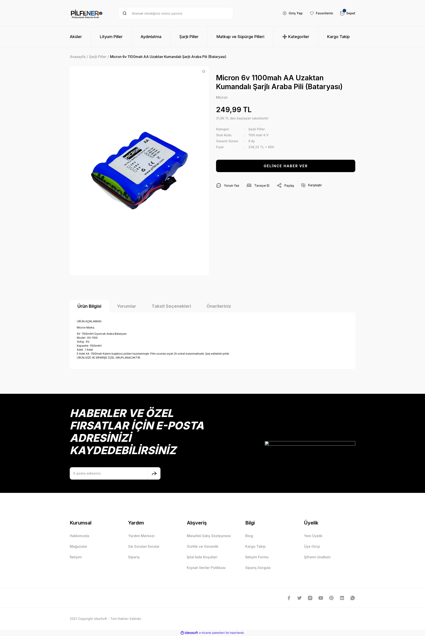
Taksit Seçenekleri (171, 306)
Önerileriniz (219, 306)
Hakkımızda (79, 536)
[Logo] (87, 13)
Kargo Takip (255, 546)
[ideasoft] (189, 633)
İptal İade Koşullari (202, 557)
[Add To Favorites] (203, 71)
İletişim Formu (257, 557)
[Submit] (154, 473)
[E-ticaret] (212, 633)
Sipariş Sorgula (257, 567)
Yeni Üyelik (313, 536)
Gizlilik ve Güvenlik (202, 546)
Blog (249, 536)
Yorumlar (126, 306)
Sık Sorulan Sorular (144, 546)
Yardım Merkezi (141, 536)
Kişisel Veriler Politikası (206, 567)
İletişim (76, 557)
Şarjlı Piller (256, 129)
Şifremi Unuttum (317, 557)
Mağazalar (78, 546)
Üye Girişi (312, 546)
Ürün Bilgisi (89, 306)
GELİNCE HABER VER (286, 166)
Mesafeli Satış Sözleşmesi (209, 536)
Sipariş (134, 557)
